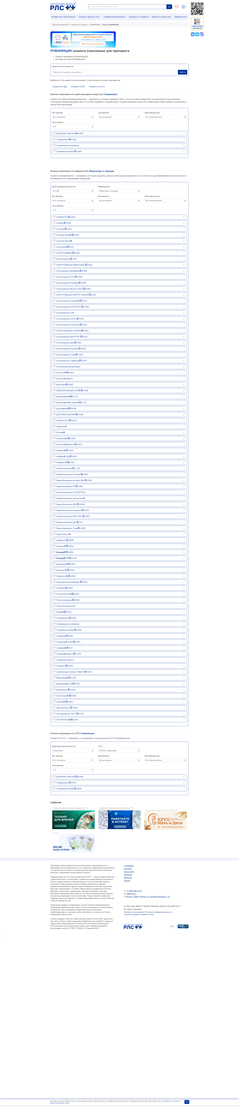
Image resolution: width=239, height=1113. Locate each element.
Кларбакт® (61, 462)
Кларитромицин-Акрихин (69, 510)
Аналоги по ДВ (60, 86)
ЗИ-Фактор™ (62, 420)
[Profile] (184, 6)
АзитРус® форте (64, 378)
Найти (182, 72)
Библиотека (180, 16)
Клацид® (61, 552)
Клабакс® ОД (63, 456)
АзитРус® (61, 372)
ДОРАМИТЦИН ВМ (66, 133)
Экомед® (61, 701)
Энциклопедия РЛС (62, 25)
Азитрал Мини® (64, 241)
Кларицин (61, 540)
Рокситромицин (64, 600)
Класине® (61, 546)
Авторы (127, 880)
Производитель (152, 112)
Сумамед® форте (65, 654)
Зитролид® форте (65, 444)
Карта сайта (129, 872)
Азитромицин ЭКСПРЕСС (69, 306)
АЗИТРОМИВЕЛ (64, 253)
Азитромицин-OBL (65, 312)
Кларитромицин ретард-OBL (70, 480)
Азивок (60, 223)
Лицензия (128, 874)
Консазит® (61, 570)
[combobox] (128, 6)
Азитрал (60, 229)
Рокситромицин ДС (65, 606)
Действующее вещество (63, 186)
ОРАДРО (61, 588)
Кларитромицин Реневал (68, 474)
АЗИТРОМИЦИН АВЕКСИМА (70, 265)
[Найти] (169, 6)
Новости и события (161, 16)
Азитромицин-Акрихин (68, 324)
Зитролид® (62, 438)
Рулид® (60, 612)
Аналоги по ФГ (78, 86)
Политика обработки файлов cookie (138, 914)
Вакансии (128, 877)
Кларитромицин (64, 468)
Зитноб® (60, 432)
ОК (187, 1102)
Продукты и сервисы (139, 16)
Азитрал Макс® (64, 235)
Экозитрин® (62, 695)
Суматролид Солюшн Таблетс (70, 672)
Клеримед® (62, 564)
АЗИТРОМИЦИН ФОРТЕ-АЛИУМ (72, 294)
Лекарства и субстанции (63, 16)
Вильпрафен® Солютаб (67, 402)
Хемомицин (62, 689)
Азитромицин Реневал (67, 283)
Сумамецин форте (65, 660)
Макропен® (62, 576)
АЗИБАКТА (62, 217)
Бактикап (61, 384)
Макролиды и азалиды (79, 25)
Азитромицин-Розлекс (67, 348)
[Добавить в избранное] (54, 133)
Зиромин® (61, 426)
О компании (129, 866)
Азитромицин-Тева (66, 354)
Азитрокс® (62, 247)
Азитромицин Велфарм (68, 271)
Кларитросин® (63, 534)
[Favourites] (176, 6)
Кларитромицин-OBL (66, 504)
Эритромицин (63, 707)
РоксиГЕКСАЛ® (64, 594)
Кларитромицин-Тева (67, 528)
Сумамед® (61, 648)
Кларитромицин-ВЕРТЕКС (69, 516)
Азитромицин (63, 259)
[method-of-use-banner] (83, 39)
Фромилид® (62, 678)
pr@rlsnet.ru (131, 894)
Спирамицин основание (67, 145)
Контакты (128, 869)
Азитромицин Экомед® (68, 300)
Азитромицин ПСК (65, 277)
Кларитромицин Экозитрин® (70, 498)
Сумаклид (61, 636)
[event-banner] (165, 821)
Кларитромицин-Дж (66, 522)
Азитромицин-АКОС (66, 318)
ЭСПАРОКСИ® (63, 719)
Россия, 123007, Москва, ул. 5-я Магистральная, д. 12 (148, 896)
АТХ (100, 746)
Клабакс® (61, 450)
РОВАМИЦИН (95, 25)
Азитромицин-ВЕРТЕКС (68, 336)
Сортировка (57, 122)
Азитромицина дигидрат (68, 366)
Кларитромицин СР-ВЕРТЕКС (70, 492)
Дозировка (103, 112)
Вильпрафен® (63, 396)
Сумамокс (61, 666)
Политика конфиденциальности (158, 912)
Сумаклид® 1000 (64, 642)
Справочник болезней (114, 16)
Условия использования (134, 912)
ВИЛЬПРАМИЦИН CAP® (68, 390)
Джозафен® (62, 408)
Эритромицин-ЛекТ (66, 713)
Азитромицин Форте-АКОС (70, 289)
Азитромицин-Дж (65, 342)
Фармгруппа (104, 186)
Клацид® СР (62, 558)
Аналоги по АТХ (97, 86)
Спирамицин (62, 139)
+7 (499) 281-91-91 (134, 891)
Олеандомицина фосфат (68, 582)
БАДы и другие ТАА (89, 16)
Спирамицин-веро (65, 151)
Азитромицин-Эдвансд (67, 360)
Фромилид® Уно (64, 683)
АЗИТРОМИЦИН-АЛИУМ (68, 330)
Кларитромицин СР (66, 486)
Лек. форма (57, 112)
